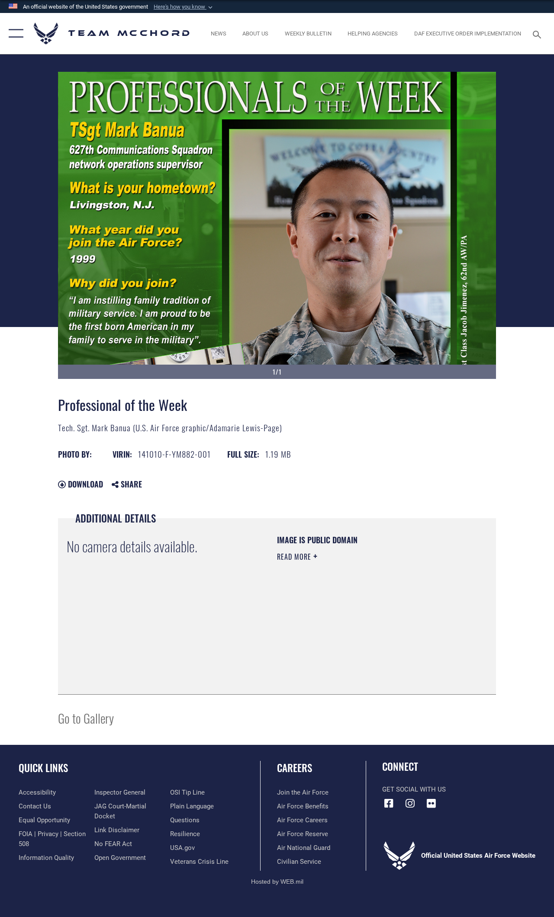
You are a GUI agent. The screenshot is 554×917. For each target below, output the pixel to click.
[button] (184, 7)
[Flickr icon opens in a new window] (431, 803)
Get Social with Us (414, 789)
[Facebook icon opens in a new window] (388, 803)
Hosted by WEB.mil (277, 881)
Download (84, 484)
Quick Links (43, 768)
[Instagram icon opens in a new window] (409, 803)
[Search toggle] (538, 33)
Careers (294, 768)
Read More (295, 556)
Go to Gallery (86, 718)
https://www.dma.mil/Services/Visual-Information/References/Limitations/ (354, 630)
